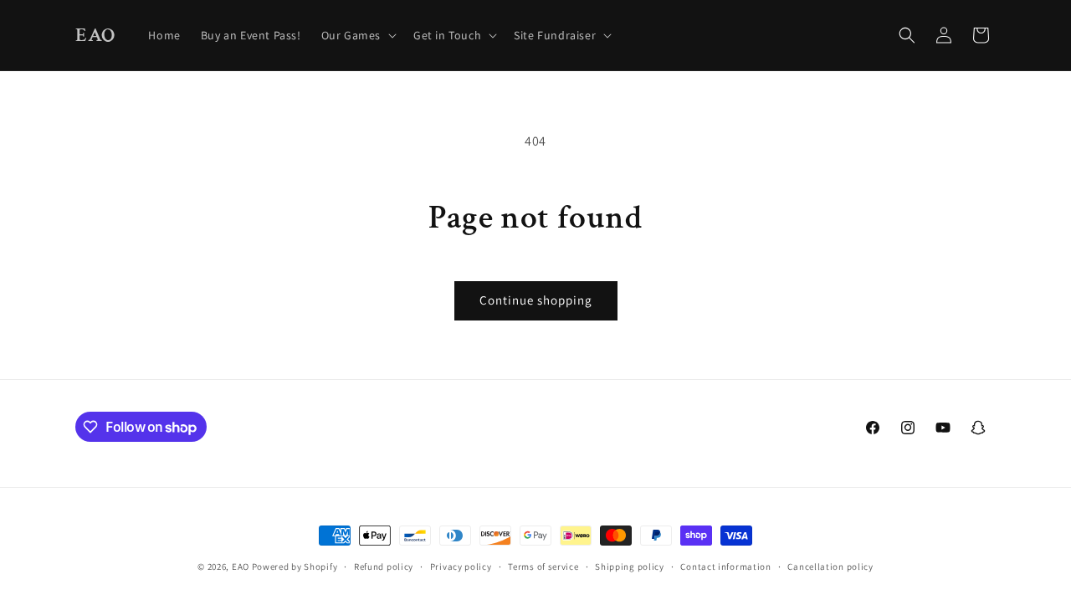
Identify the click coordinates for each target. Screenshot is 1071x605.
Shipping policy (629, 566)
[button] (357, 35)
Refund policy (383, 566)
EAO (240, 566)
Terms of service (543, 566)
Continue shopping (535, 300)
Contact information (725, 566)
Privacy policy (461, 566)
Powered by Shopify (295, 566)
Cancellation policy (830, 566)
